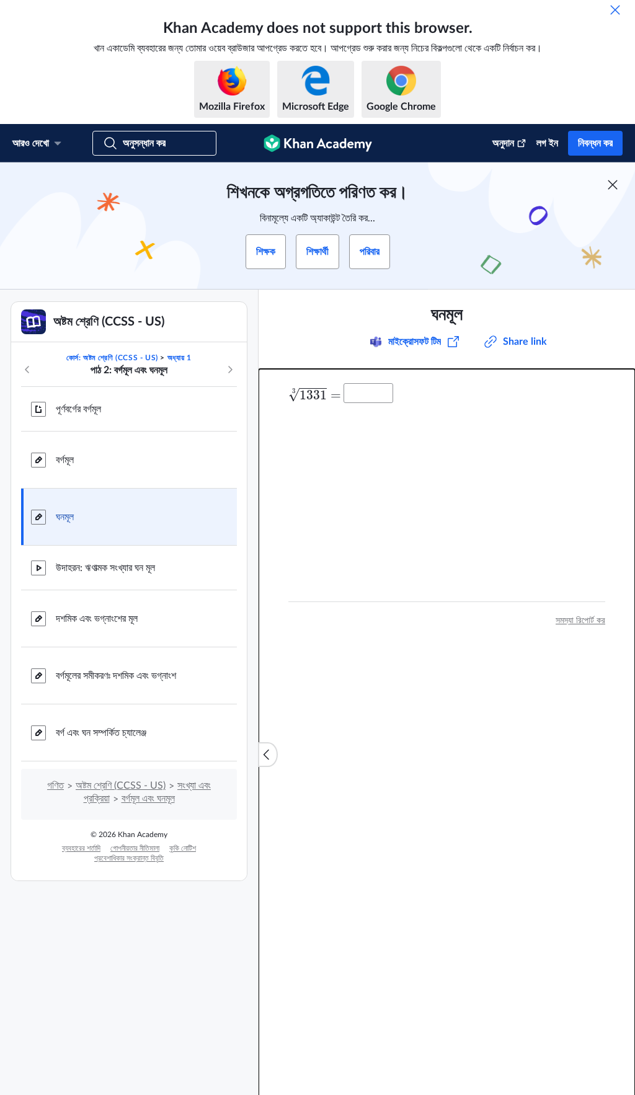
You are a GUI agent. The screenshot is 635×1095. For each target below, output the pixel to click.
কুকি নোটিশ (182, 848)
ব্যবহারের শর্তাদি (81, 848)
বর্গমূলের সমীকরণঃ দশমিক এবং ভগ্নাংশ (116, 676)
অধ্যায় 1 (179, 357)
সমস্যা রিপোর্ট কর (580, 620)
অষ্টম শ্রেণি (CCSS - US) (121, 786)
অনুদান (503, 143)
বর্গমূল (65, 460)
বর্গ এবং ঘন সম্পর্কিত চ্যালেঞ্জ (101, 733)
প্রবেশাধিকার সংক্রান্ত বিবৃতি (129, 858)
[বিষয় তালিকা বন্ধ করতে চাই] (268, 754)
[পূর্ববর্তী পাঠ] (27, 369)
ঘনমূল (65, 517)
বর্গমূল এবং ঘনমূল (148, 799)
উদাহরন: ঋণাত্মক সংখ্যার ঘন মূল (105, 568)
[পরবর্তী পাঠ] (230, 369)
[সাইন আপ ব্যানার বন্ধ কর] (612, 184)
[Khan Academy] (318, 143)
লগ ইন (547, 143)
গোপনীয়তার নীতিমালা (134, 848)
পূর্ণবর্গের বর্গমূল (78, 409)
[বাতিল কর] (615, 10)
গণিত (55, 786)
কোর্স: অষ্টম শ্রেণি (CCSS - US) (112, 357)
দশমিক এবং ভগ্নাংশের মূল (97, 619)
